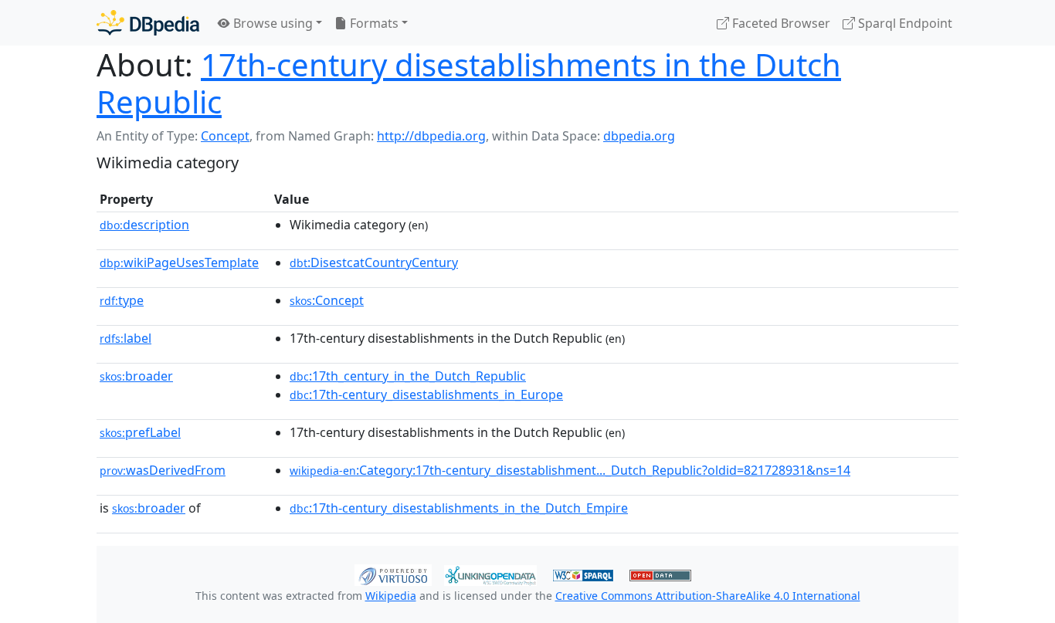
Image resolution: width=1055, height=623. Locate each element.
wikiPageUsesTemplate (179, 262)
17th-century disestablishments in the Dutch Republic (469, 83)
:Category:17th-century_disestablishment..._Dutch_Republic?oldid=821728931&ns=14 (570, 470)
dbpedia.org (639, 135)
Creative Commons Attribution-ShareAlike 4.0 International (707, 595)
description (144, 224)
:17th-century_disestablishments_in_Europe (426, 394)
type (122, 300)
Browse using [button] (271, 23)
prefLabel (140, 432)
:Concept (327, 300)
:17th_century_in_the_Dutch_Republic (408, 375)
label (125, 338)
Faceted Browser (779, 23)
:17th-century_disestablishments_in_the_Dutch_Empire (459, 507)
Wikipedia (390, 595)
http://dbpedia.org (431, 135)
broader (136, 375)
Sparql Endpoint (903, 23)
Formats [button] (373, 23)
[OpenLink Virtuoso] (393, 573)
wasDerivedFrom (163, 470)
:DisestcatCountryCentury (374, 262)
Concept (225, 135)
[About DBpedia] (148, 22)
